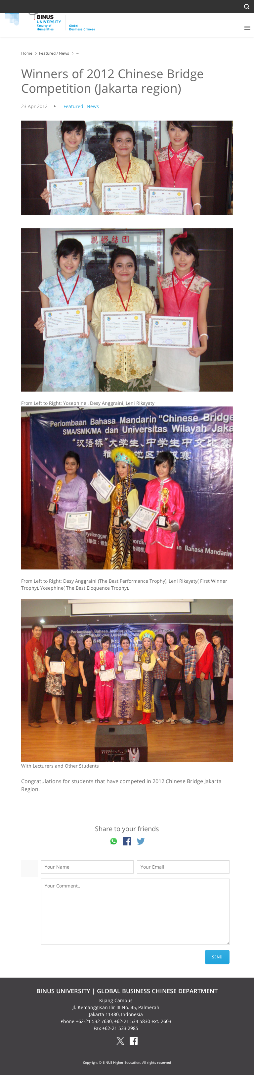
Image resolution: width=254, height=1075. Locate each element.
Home (26, 53)
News (64, 53)
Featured (47, 53)
